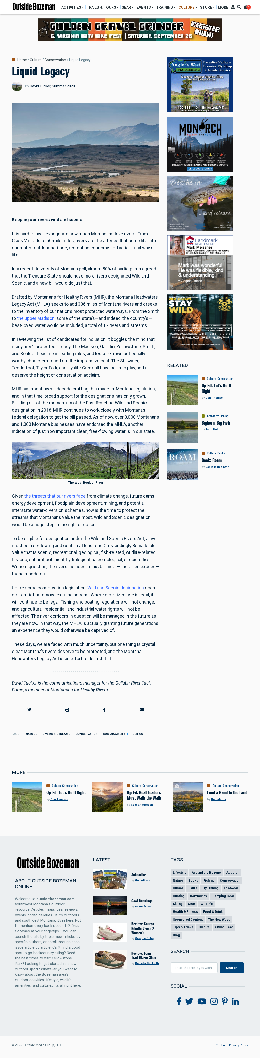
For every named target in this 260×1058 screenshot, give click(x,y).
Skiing (178, 904)
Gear (191, 904)
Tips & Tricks (183, 927)
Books (221, 453)
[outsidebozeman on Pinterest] (225, 1002)
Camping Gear (223, 896)
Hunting (179, 896)
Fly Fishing (210, 888)
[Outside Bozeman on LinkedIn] (235, 1002)
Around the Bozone (206, 872)
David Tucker (40, 86)
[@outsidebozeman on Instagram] (214, 1002)
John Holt (212, 429)
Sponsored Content (188, 919)
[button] (29, 709)
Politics (136, 734)
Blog (176, 935)
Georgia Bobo (144, 938)
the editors (218, 799)
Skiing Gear (224, 927)
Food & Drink (213, 912)
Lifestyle (179, 872)
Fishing (224, 416)
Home (22, 60)
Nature (31, 734)
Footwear (231, 888)
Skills (192, 888)
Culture (36, 60)
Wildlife (207, 904)
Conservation (55, 60)
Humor (178, 888)
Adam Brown (143, 906)
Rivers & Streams (56, 734)
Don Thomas (214, 397)
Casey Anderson (142, 804)
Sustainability (114, 734)
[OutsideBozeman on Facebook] (179, 1002)
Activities (212, 416)
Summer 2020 (63, 86)
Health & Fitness (185, 912)
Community (198, 896)
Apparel (232, 872)
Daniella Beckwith (217, 467)
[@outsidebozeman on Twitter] (189, 1002)
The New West (219, 919)
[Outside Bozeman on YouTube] (201, 1002)
